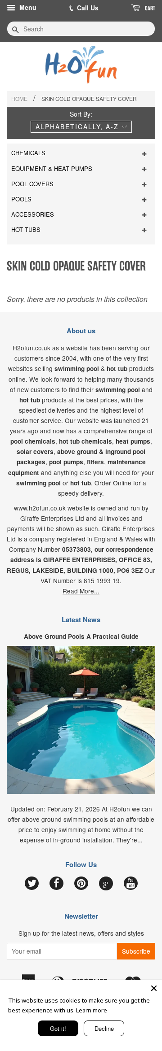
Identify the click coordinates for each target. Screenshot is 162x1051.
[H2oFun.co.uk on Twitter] (31, 884)
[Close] (153, 988)
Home (19, 98)
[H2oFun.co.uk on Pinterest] (81, 884)
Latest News (81, 619)
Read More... (81, 590)
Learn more (91, 1010)
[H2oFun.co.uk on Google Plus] (106, 883)
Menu (27, 7)
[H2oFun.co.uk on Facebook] (56, 884)
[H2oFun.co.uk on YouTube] (130, 884)
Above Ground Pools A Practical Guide (81, 636)
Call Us (88, 7)
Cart (149, 8)
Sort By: (81, 113)
